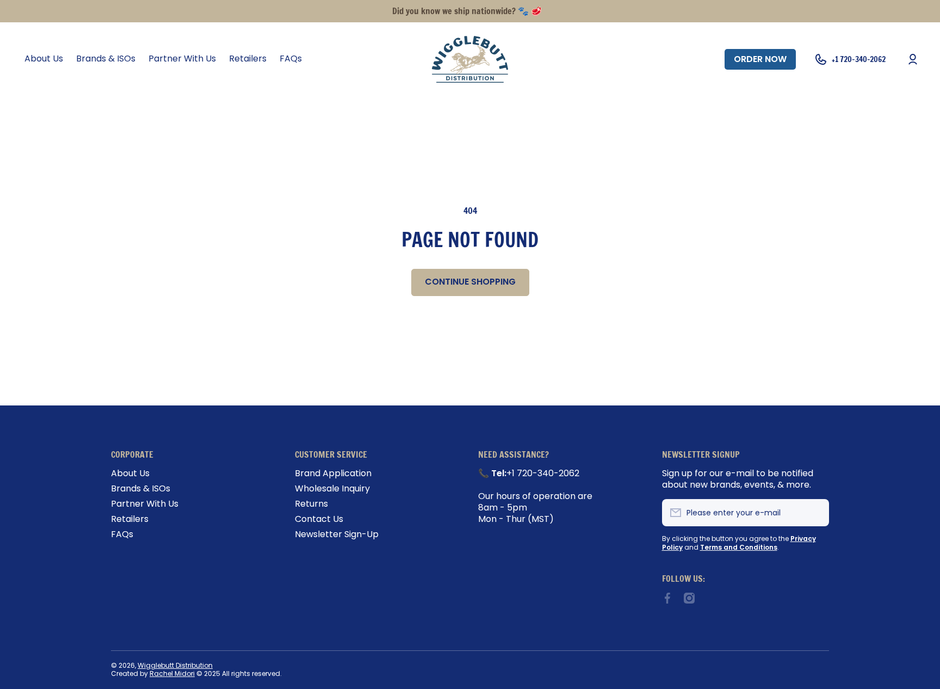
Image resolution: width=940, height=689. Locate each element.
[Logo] (470, 59)
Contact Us (319, 519)
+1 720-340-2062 (859, 59)
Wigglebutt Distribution (175, 665)
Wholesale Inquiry (332, 488)
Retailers (130, 519)
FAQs (122, 534)
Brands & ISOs (140, 488)
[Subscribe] (815, 512)
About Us (130, 473)
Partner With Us (144, 503)
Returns (311, 503)
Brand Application (333, 473)
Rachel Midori (172, 673)
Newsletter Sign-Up (337, 534)
